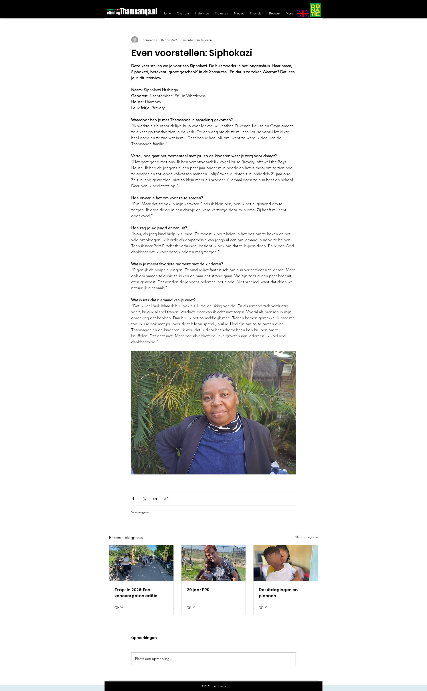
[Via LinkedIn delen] (155, 498)
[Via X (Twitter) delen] (144, 498)
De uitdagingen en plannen (278, 593)
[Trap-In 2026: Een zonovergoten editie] (141, 563)
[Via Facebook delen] (133, 498)
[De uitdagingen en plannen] (286, 563)
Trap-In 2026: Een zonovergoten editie (136, 593)
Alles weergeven (306, 537)
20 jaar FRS (198, 590)
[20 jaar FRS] (213, 563)
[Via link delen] (166, 498)
